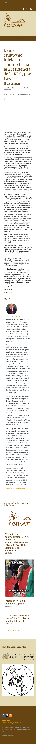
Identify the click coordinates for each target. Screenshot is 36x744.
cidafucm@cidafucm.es (13, 723)
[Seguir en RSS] (30, 9)
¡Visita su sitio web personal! (15, 488)
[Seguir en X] (27, 9)
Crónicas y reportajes (23, 94)
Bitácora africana (17, 87)
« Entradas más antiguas (12, 630)
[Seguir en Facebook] (23, 9)
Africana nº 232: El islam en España (15, 602)
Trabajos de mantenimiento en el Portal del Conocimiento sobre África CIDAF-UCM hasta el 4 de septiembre (17, 542)
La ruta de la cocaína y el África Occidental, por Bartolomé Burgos (17, 618)
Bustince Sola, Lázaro (14, 316)
